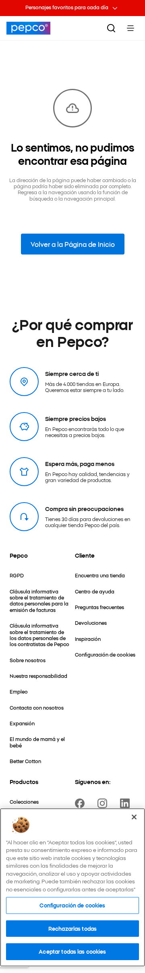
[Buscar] (111, 28)
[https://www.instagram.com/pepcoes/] (103, 803)
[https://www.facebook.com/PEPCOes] (81, 803)
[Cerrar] (134, 817)
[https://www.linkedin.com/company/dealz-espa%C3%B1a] (126, 803)
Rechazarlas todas (72, 928)
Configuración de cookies (72, 905)
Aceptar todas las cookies (72, 951)
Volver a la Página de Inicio (73, 244)
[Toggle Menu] (130, 28)
